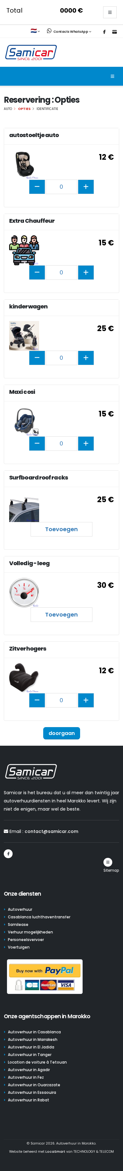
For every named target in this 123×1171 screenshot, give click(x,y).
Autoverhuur (20, 909)
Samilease (18, 924)
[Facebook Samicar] (104, 32)
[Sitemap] (107, 862)
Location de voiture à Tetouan (37, 1062)
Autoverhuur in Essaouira (32, 1092)
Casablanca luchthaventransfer (39, 917)
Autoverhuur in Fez (26, 1077)
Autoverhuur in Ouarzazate (34, 1085)
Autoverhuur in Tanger (29, 1054)
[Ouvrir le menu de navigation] (112, 76)
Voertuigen (19, 947)
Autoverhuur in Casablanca (34, 1032)
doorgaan (62, 733)
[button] (35, 31)
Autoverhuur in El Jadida (31, 1047)
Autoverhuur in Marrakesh (32, 1039)
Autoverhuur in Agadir (29, 1069)
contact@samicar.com (51, 831)
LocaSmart (55, 1151)
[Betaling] (114, 32)
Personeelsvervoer (26, 939)
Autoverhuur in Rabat (28, 1100)
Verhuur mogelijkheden (30, 932)
